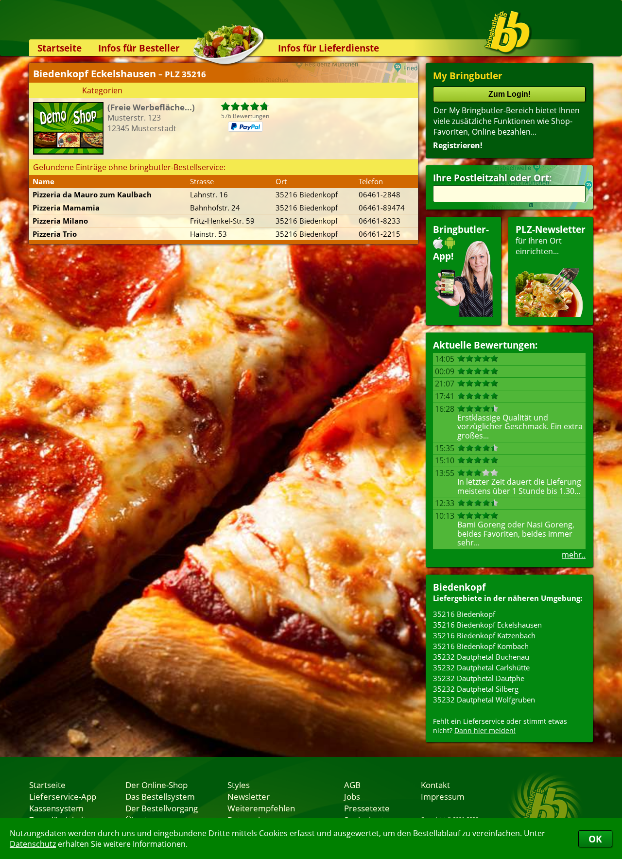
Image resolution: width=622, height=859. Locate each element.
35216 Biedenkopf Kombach (481, 646)
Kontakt (435, 784)
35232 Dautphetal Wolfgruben (484, 699)
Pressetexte (367, 808)
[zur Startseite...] (508, 32)
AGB (352, 784)
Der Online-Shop (156, 784)
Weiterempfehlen (261, 808)
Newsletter (248, 796)
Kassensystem (56, 808)
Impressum (443, 796)
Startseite (59, 48)
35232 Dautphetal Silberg (475, 689)
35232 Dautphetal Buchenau (481, 657)
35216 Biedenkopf (464, 614)
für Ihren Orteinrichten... (551, 240)
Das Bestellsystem (160, 796)
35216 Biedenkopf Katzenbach (484, 635)
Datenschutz (33, 844)
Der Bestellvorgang (161, 808)
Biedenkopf (459, 587)
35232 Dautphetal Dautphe (478, 678)
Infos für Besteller (139, 48)
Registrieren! (458, 145)
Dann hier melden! (485, 730)
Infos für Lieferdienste (328, 48)
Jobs (352, 796)
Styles (238, 784)
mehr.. (574, 554)
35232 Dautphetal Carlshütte (481, 667)
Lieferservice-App (62, 796)
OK (595, 839)
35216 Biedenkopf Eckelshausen (487, 625)
